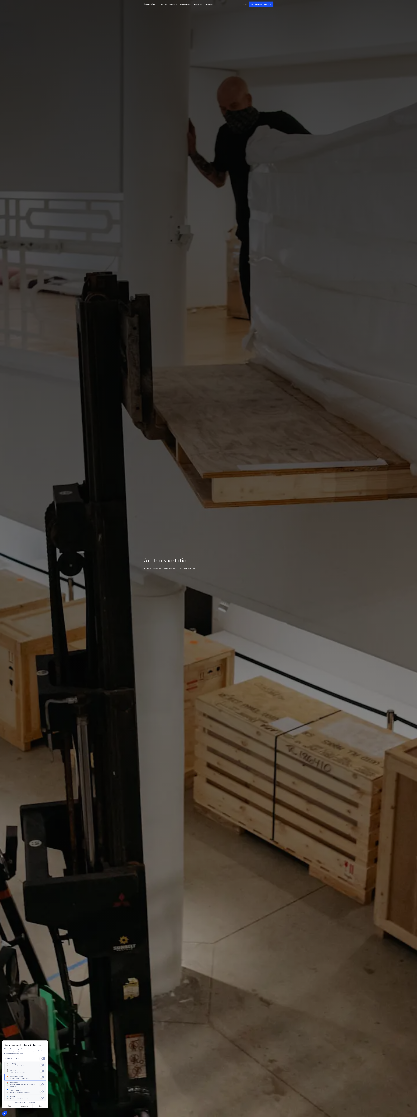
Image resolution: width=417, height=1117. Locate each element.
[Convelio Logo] (149, 4)
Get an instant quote (260, 4)
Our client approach (168, 4)
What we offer (185, 4)
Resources (208, 4)
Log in (244, 4)
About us (198, 4)
